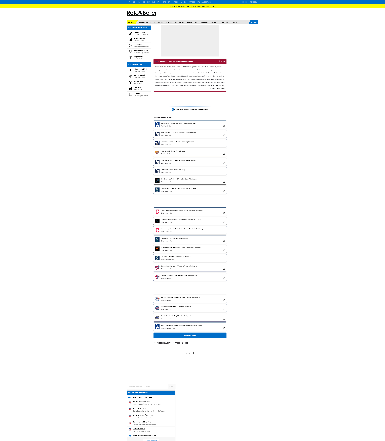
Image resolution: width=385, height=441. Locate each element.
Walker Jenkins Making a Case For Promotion (176, 306)
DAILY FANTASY (180, 22)
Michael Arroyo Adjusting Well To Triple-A (174, 238)
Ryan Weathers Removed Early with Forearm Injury (178, 132)
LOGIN (244, 2)
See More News (190, 335)
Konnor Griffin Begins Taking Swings (173, 151)
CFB (158, 2)
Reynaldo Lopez (195, 67)
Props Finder (138, 56)
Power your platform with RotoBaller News (191, 109)
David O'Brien (220, 88)
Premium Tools (139, 32)
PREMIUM (131, 22)
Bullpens (137, 93)
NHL (143, 2)
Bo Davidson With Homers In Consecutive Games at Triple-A (181, 247)
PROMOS (234, 22)
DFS (169, 2)
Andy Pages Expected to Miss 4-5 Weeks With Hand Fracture (181, 325)
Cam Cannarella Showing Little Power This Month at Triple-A (181, 219)
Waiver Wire (138, 81)
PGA (148, 2)
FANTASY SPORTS (145, 22)
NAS (153, 2)
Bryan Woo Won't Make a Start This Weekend (176, 257)
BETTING (175, 2)
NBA (139, 2)
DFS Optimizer (139, 38)
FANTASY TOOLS (193, 22)
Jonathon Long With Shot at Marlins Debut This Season (179, 179)
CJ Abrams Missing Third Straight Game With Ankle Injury (180, 275)
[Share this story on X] (222, 61)
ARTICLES (169, 22)
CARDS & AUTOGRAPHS (204, 2)
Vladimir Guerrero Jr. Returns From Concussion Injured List (180, 297)
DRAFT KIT (224, 22)
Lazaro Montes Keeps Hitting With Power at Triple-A (178, 188)
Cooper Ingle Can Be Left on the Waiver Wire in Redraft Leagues (183, 229)
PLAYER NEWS (158, 22)
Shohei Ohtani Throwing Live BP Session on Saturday (178, 123)
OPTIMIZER (214, 22)
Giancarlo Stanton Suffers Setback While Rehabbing (178, 160)
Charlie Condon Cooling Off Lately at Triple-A (176, 316)
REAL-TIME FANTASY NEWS (138, 393)
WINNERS (183, 2)
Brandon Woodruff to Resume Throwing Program (177, 142)
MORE (164, 2)
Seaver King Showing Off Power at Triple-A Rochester (179, 266)
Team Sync (138, 44)
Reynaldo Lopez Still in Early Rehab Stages (176, 61)
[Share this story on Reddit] (224, 61)
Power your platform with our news (144, 435)
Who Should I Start (141, 50)
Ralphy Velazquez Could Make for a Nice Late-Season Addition (182, 210)
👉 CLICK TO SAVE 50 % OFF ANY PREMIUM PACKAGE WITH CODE (192, 6)
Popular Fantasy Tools (137, 28)
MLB (134, 2)
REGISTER (253, 2)
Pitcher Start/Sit (140, 69)
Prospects (138, 87)
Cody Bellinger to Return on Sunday (173, 170)
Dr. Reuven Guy (219, 85)
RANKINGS (204, 22)
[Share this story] (219, 61)
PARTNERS (191, 2)
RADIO (255, 22)
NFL (129, 2)
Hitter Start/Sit (140, 75)
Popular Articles (135, 65)
